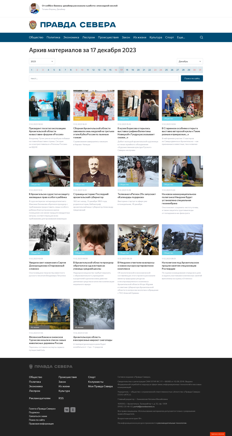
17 (121, 69)
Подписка (34, 412)
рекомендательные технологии (171, 423)
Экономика (71, 37)
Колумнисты (95, 381)
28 (183, 69)
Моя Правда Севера (100, 386)
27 (177, 69)
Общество (36, 37)
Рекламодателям (39, 398)
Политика (53, 37)
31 (200, 69)
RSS (61, 398)
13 (99, 69)
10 (82, 69)
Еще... (181, 37)
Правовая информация (41, 423)
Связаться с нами (38, 416)
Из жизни (139, 37)
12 (93, 69)
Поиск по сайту (192, 78)
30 (194, 69)
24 (161, 69)
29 (189, 69)
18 (127, 69)
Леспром (88, 37)
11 (88, 69)
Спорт (169, 37)
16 (116, 69)
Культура (156, 37)
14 (105, 69)
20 (138, 69)
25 (166, 69)
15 (110, 69)
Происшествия (108, 37)
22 (149, 69)
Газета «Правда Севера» (42, 408)
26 (172, 69)
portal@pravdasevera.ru (144, 406)
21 (144, 69)
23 (155, 69)
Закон (126, 37)
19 (133, 69)
